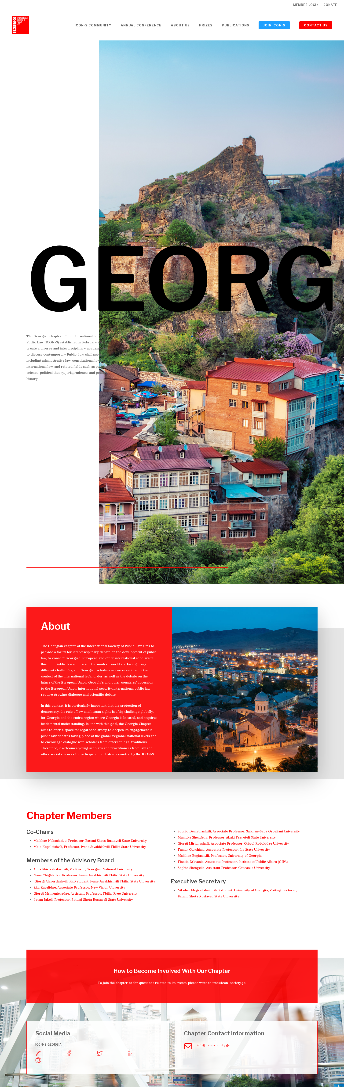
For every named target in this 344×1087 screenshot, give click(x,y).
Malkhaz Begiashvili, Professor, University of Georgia (220, 855)
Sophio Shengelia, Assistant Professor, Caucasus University (224, 868)
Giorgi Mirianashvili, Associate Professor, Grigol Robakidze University (233, 843)
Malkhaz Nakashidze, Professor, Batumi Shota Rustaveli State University (90, 841)
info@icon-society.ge (228, 983)
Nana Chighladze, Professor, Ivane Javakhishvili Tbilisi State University (88, 875)
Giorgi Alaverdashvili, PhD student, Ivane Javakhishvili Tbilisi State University (95, 881)
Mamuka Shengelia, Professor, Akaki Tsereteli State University (227, 837)
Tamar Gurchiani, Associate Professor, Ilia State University (224, 849)
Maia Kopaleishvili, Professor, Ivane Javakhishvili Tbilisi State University (89, 847)
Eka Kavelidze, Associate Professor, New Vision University (79, 887)
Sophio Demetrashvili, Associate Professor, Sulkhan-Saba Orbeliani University (239, 831)
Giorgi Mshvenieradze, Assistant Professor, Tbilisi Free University (85, 893)
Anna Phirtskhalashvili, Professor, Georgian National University (83, 869)
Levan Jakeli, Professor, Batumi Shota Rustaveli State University (83, 899)
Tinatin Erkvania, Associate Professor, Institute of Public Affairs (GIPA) (233, 862)
